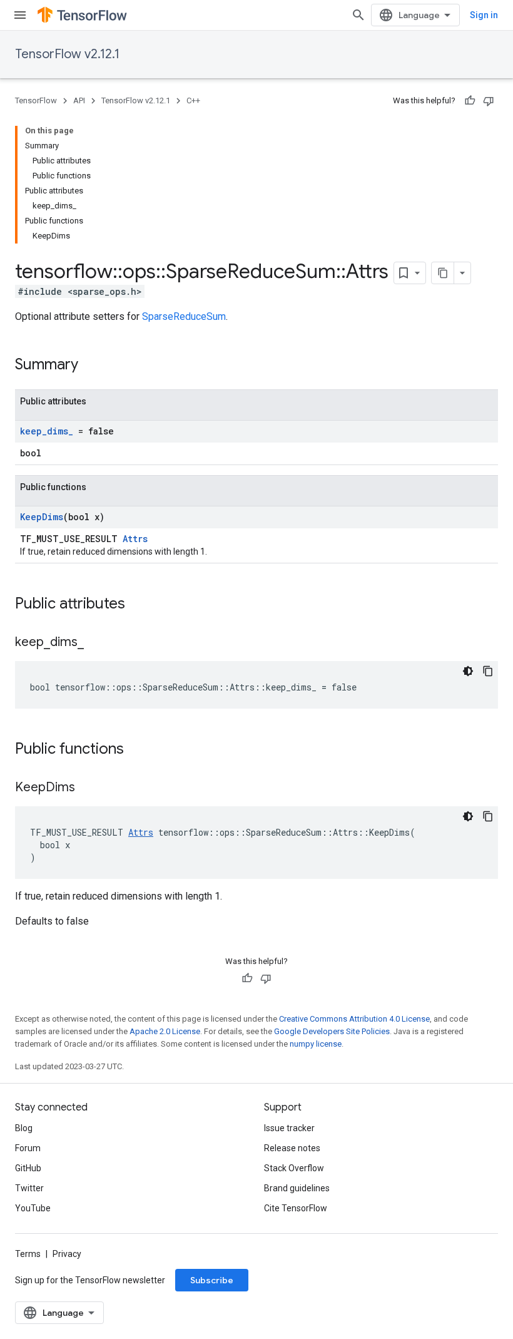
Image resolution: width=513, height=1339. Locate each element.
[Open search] (358, 15)
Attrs (135, 539)
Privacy (67, 1254)
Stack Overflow (294, 1168)
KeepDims (41, 517)
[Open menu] (20, 15)
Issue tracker (289, 1128)
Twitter (29, 1188)
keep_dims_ (46, 431)
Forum (28, 1148)
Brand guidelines (297, 1188)
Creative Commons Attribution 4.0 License (354, 1018)
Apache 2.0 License (165, 1031)
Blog (24, 1128)
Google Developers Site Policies (332, 1031)
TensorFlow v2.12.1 (67, 54)
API (79, 100)
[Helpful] (469, 100)
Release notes (292, 1148)
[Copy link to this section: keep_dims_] (96, 642)
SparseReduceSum (184, 316)
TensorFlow (36, 100)
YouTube (33, 1208)
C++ (193, 100)
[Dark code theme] (468, 671)
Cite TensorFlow (295, 1208)
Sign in (484, 15)
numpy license (316, 1044)
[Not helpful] (488, 100)
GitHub (28, 1168)
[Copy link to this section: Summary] (90, 365)
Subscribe (211, 1280)
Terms (28, 1254)
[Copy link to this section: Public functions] (136, 749)
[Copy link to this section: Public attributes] (137, 604)
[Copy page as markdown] (443, 273)
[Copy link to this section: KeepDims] (87, 788)
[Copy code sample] (488, 671)
